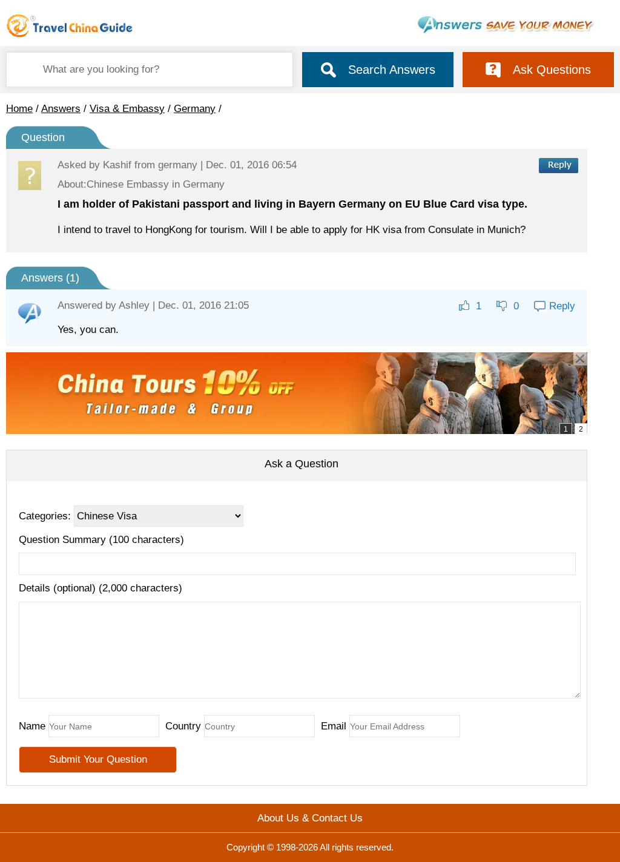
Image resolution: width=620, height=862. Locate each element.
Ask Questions (552, 69)
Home (19, 108)
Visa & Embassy (127, 108)
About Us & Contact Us (310, 818)
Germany (195, 108)
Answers (61, 108)
